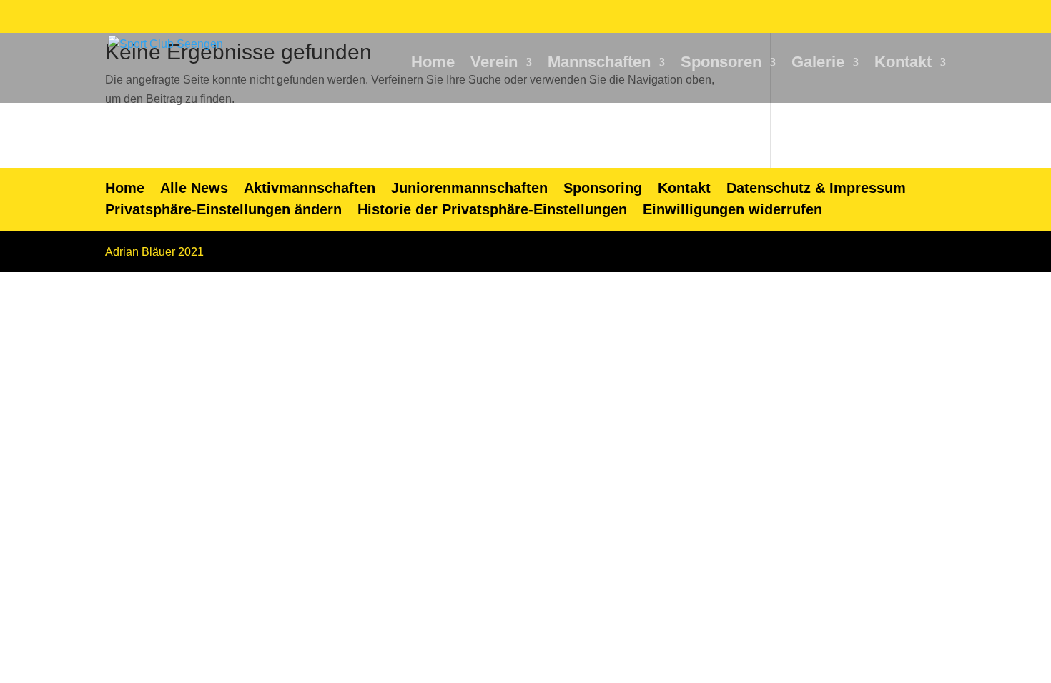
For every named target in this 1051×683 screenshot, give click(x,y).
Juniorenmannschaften (469, 188)
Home (433, 64)
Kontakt (903, 64)
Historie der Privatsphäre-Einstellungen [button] (492, 209)
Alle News (194, 188)
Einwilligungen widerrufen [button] (732, 209)
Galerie (817, 64)
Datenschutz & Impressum (816, 188)
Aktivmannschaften (309, 188)
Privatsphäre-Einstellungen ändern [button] (223, 209)
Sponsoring (602, 188)
